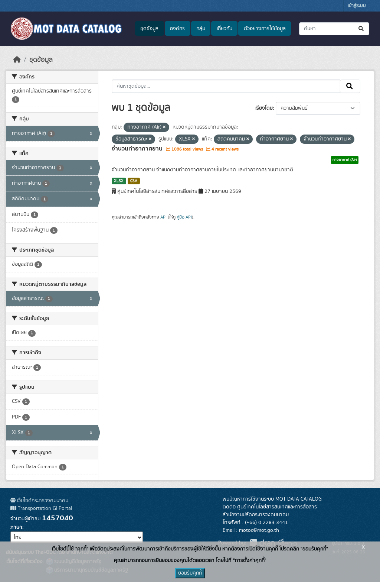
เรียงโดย (264, 108)
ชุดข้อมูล (149, 28)
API (163, 217)
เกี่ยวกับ (224, 28)
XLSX (119, 181)
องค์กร (177, 28)
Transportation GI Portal (44, 508)
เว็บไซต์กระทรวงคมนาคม (42, 500)
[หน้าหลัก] (17, 60)
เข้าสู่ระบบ (357, 5)
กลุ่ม (200, 28)
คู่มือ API (184, 217)
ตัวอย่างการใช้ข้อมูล (265, 28)
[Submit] (362, 28)
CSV (133, 181)
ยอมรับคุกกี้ (190, 573)
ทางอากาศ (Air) (344, 159)
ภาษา (16, 527)
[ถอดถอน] (164, 127)
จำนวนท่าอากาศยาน (138, 148)
